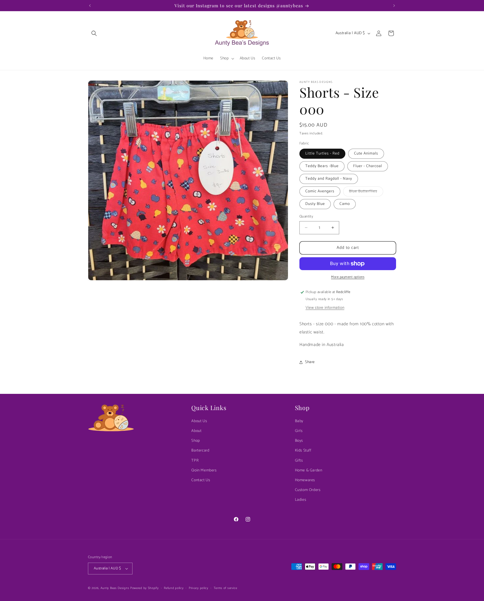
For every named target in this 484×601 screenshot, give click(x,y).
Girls (299, 431)
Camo (344, 204)
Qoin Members (204, 470)
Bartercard (200, 450)
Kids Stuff (303, 450)
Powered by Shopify (144, 588)
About (196, 431)
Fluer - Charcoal (367, 166)
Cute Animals (366, 153)
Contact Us (200, 480)
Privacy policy (198, 588)
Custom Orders (308, 490)
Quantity (306, 216)
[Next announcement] (394, 5)
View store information (325, 308)
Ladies (300, 500)
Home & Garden (308, 470)
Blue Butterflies (366, 192)
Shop (195, 441)
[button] (94, 33)
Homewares (305, 480)
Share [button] (310, 362)
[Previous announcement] (90, 5)
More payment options (347, 277)
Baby (299, 421)
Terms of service (225, 588)
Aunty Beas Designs (115, 588)
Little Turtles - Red (322, 153)
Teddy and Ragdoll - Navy (328, 179)
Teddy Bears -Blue (322, 166)
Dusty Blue (315, 204)
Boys (299, 441)
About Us (199, 421)
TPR (195, 460)
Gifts (299, 460)
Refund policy (173, 588)
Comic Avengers (319, 191)
